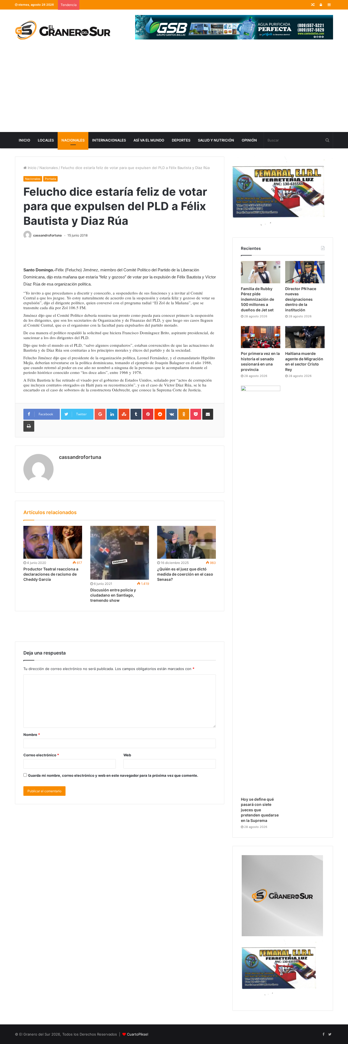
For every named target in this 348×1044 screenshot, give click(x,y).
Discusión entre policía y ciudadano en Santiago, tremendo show (113, 595)
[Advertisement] (174, 91)
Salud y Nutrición (216, 140)
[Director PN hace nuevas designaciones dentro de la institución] (305, 272)
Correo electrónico (41, 755)
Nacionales (73, 140)
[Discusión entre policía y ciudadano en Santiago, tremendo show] (119, 553)
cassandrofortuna (47, 235)
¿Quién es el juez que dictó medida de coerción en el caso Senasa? (185, 574)
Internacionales (109, 140)
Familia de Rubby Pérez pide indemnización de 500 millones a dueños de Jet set (257, 299)
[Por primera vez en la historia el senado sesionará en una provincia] (260, 337)
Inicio (24, 140)
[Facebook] (323, 1034)
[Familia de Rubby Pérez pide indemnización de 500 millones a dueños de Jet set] (260, 272)
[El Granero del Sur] (62, 29)
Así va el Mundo (148, 140)
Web (127, 755)
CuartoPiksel (137, 1034)
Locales (46, 140)
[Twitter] (330, 1034)
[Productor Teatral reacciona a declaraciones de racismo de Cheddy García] (52, 542)
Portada (50, 179)
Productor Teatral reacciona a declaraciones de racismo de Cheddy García (50, 574)
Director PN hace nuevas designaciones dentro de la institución (300, 299)
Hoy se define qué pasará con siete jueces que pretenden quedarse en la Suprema (260, 810)
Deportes (181, 140)
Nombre (31, 734)
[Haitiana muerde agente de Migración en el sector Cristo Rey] (305, 337)
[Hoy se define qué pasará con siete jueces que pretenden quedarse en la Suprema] (260, 590)
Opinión (249, 140)
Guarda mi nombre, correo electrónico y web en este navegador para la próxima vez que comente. (113, 775)
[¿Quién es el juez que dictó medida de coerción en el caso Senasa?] (186, 542)
